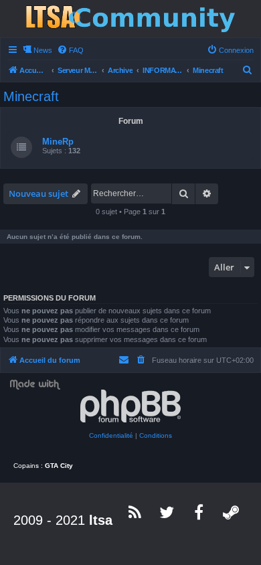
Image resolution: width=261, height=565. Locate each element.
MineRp (58, 142)
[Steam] (231, 512)
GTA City (59, 465)
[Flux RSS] (135, 512)
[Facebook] (199, 512)
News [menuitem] (42, 50)
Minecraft (31, 96)
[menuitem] (70, 50)
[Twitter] (167, 512)
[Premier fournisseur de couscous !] (130, 18)
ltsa (100, 520)
